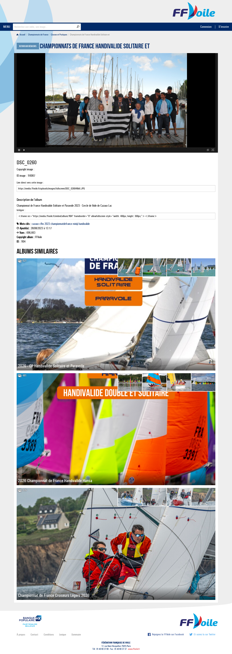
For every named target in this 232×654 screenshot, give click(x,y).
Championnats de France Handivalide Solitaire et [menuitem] (90, 34)
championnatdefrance (61, 223)
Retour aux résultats (27, 46)
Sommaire (76, 634)
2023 (47, 223)
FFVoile (194, 11)
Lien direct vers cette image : (30, 182)
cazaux (35, 223)
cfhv (41, 223)
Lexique (62, 634)
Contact (34, 634)
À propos (21, 634)
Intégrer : (21, 210)
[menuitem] (22, 34)
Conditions (49, 634)
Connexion (206, 27)
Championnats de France (38, 34)
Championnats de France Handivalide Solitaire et (95, 47)
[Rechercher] (78, 26)
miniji (75, 223)
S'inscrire (224, 27)
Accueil (22, 34)
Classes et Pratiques (59, 34)
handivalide (84, 223)
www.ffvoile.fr (134, 649)
